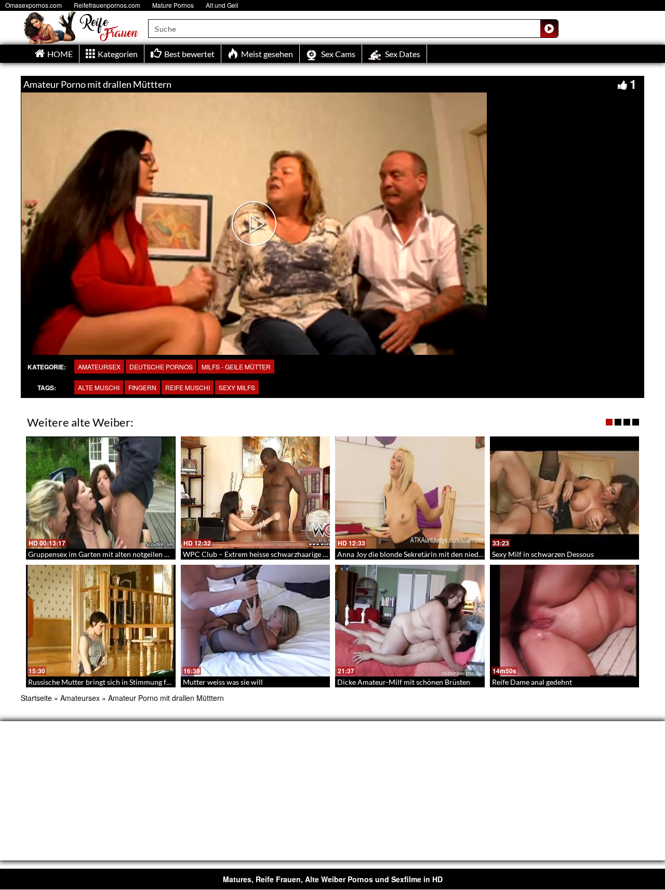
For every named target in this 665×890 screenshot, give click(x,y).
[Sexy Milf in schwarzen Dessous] (565, 492)
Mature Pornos (173, 5)
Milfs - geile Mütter (236, 366)
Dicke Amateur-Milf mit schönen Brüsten (403, 682)
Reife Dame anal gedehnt (532, 682)
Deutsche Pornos (161, 366)
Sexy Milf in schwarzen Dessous (543, 554)
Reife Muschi (187, 387)
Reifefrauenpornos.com (107, 5)
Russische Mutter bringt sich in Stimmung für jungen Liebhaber (129, 682)
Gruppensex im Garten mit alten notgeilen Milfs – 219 (114, 554)
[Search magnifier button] (549, 28)
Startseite (36, 698)
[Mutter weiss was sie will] (255, 621)
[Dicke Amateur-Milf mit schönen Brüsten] (410, 621)
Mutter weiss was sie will (223, 682)
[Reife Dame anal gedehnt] (565, 621)
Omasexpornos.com (33, 5)
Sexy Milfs (237, 387)
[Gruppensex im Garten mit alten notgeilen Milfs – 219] (101, 492)
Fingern (142, 387)
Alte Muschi (98, 387)
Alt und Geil (222, 5)
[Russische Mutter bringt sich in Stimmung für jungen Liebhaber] (101, 621)
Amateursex (99, 366)
